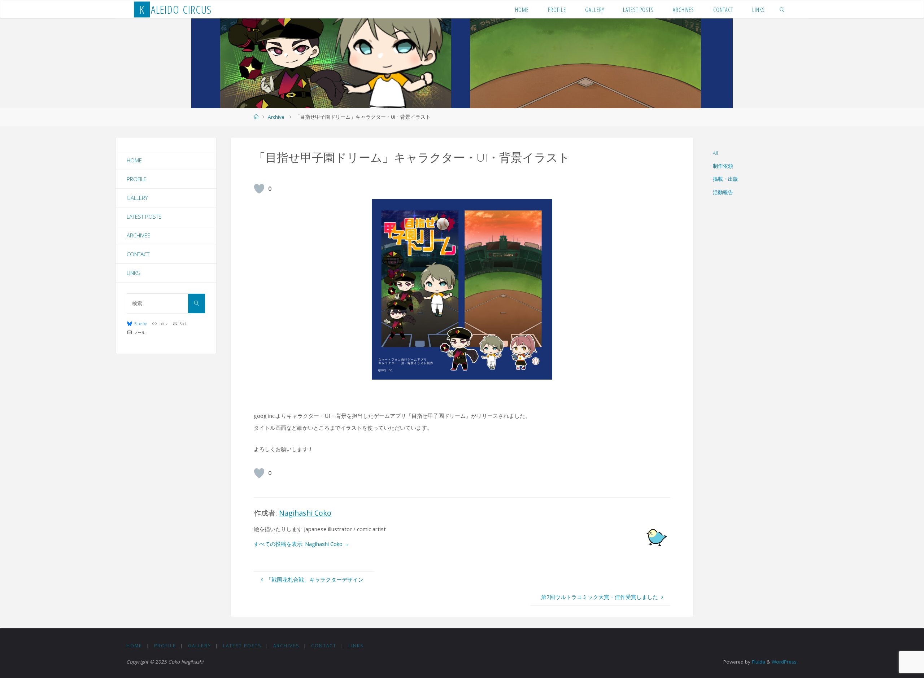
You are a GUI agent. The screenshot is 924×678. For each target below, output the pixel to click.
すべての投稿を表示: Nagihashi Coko (301, 543)
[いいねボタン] (259, 188)
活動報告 (723, 192)
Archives (139, 235)
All (715, 153)
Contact (138, 254)
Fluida (757, 662)
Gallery (137, 197)
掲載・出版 (725, 179)
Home (134, 160)
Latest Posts (144, 216)
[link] (782, 9)
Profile (137, 179)
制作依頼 (723, 166)
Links (133, 272)
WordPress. (785, 662)
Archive (276, 117)
